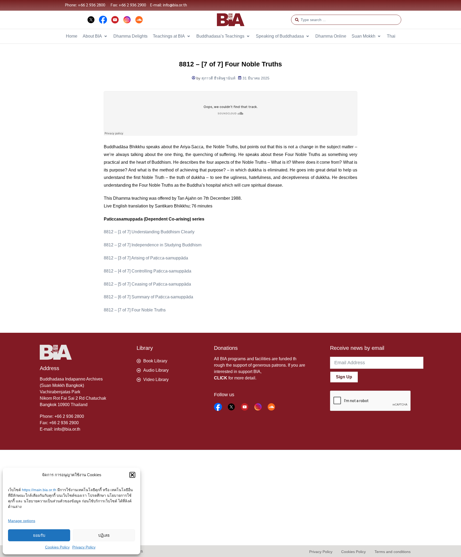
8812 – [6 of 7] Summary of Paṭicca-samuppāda (148, 297)
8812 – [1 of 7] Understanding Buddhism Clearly (149, 232)
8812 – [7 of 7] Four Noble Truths (135, 310)
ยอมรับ (39, 535)
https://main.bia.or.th (39, 490)
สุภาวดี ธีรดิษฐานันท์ (218, 78)
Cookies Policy (57, 547)
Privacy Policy (84, 547)
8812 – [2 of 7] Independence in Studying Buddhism (152, 245)
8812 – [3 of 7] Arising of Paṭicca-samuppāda (146, 258)
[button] (132, 475)
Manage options (21, 521)
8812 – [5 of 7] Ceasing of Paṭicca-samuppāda (147, 284)
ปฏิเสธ (104, 535)
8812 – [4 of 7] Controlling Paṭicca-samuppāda (147, 271)
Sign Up (344, 377)
